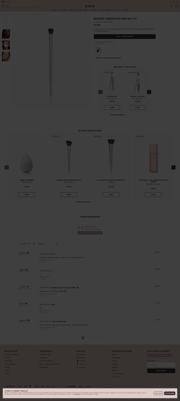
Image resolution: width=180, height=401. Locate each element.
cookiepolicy (77, 394)
